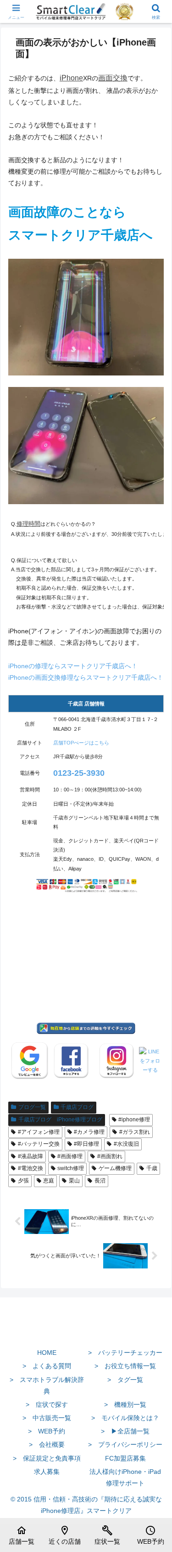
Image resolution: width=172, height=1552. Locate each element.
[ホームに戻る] (86, 1330)
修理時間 (28, 523)
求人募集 (47, 1471)
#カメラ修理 (89, 1132)
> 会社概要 (47, 1444)
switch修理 (70, 1168)
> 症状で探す (47, 1404)
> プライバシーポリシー (125, 1444)
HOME (46, 1352)
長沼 (99, 1180)
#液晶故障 (30, 1156)
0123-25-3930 (79, 773)
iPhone (71, 78)
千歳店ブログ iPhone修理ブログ (60, 1119)
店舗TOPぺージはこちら (81, 742)
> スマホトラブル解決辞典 (47, 1385)
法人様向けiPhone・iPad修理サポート (125, 1477)
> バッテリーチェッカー (125, 1352)
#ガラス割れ (134, 1132)
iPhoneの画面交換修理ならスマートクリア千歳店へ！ (85, 677)
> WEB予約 (46, 1431)
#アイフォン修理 (39, 1132)
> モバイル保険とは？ (125, 1417)
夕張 (23, 1180)
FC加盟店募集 (125, 1458)
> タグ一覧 (125, 1379)
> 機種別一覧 (125, 1404)
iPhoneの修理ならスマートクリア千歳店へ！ (73, 666)
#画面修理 (70, 1156)
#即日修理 (86, 1144)
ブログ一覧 (32, 1107)
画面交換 (113, 78)
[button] (154, 1216)
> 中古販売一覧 (46, 1417)
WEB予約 (150, 1535)
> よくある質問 (46, 1366)
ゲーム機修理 (115, 1168)
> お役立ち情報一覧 (125, 1366)
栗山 (74, 1180)
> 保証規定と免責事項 (47, 1458)
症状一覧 (107, 1535)
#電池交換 (30, 1168)
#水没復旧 (126, 1144)
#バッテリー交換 (39, 1144)
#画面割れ (109, 1156)
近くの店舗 (65, 1535)
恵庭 (48, 1180)
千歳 (151, 1168)
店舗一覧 (21, 1535)
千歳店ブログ (77, 1107)
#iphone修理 (134, 1119)
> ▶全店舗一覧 (125, 1431)
